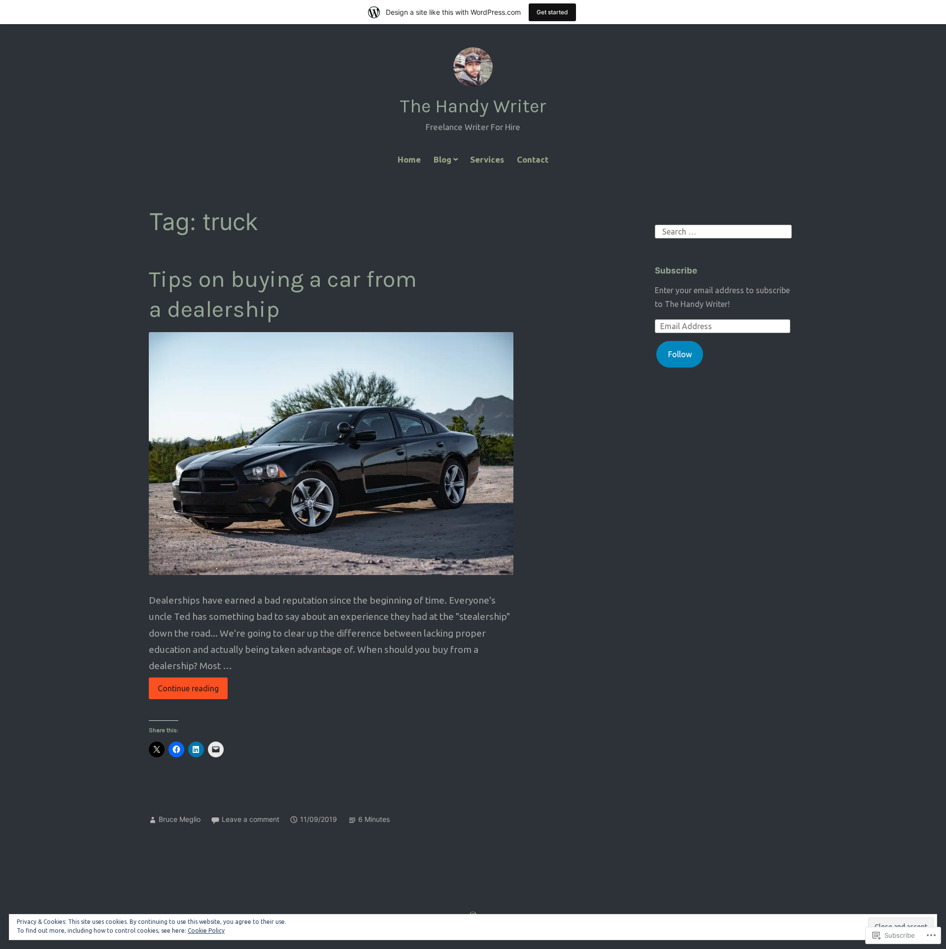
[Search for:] (723, 230)
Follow (680, 354)
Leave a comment (250, 819)
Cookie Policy (206, 930)
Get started (552, 12)
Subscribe (676, 270)
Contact (532, 159)
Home (409, 159)
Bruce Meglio (180, 819)
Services (487, 159)
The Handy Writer (473, 106)
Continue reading (184, 691)
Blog (442, 159)
